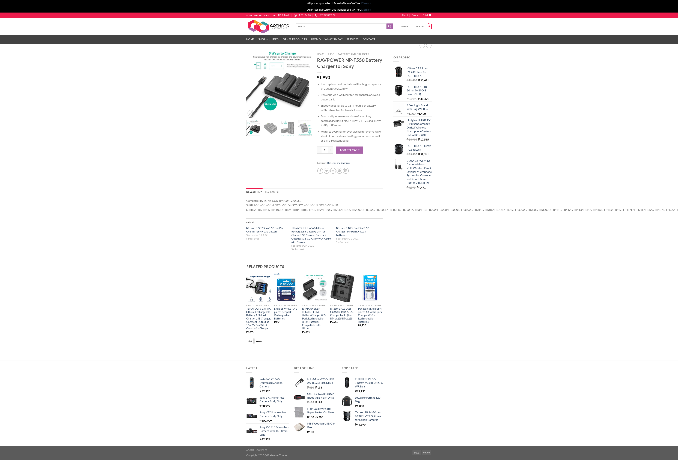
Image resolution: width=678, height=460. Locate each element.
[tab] (254, 191)
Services (352, 39)
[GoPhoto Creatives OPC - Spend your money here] (268, 26)
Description (254, 191)
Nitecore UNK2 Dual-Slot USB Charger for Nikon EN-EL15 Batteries (352, 231)
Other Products (295, 39)
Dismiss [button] (366, 3)
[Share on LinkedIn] (346, 171)
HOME (250, 39)
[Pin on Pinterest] (339, 171)
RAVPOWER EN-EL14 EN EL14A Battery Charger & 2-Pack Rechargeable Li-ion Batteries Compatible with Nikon (314, 318)
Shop (262, 39)
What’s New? (334, 39)
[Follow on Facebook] (423, 15)
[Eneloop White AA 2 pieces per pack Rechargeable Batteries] (286, 287)
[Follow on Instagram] (427, 15)
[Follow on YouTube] (430, 15)
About (405, 15)
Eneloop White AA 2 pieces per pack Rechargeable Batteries (285, 313)
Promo (316, 39)
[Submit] (389, 26)
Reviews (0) (272, 191)
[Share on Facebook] (320, 171)
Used (275, 39)
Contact (416, 15)
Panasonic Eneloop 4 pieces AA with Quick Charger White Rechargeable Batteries (370, 315)
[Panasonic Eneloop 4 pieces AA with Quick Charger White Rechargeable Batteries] (370, 287)
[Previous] (252, 84)
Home (320, 54)
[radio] (250, 341)
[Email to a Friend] (333, 171)
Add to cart (350, 150)
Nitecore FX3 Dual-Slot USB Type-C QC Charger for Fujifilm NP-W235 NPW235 (341, 313)
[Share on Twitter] (326, 171)
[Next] (306, 84)
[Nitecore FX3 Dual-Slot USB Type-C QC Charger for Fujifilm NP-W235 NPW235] (342, 287)
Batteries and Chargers (353, 54)
